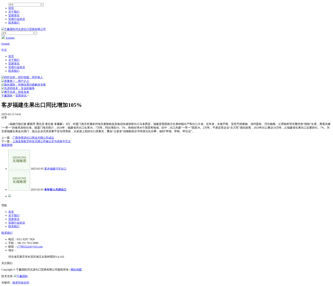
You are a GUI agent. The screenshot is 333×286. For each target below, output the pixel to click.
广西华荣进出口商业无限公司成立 (33, 137)
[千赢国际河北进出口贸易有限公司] (23, 29)
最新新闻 (6, 145)
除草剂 (16, 282)
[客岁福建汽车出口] (19, 168)
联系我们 (13, 22)
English (9, 37)
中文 (4, 49)
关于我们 (13, 11)
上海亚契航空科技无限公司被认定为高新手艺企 (41, 141)
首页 (11, 8)
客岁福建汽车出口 (55, 168)
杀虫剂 (25, 282)
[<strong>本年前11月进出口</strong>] (19, 189)
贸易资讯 (13, 15)
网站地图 (76, 269)
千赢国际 (6, 95)
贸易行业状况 (16, 19)
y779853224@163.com (30, 246)
